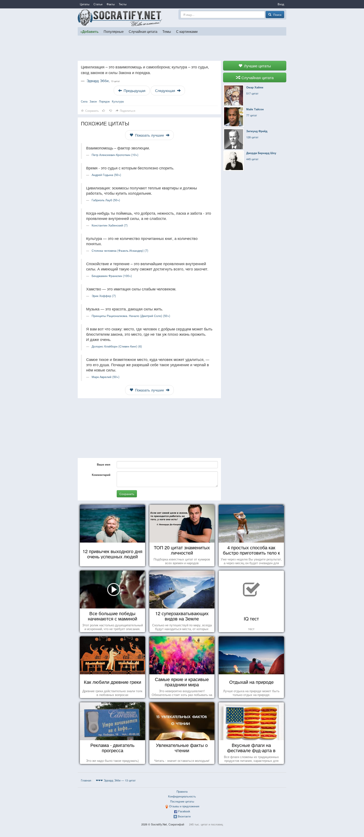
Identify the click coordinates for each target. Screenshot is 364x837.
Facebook (184, 811)
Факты (111, 4)
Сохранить (126, 494)
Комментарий (101, 475)
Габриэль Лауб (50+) (106, 200)
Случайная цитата (143, 31)
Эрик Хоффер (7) (104, 296)
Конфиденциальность (182, 796)
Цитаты (84, 4)
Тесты (122, 4)
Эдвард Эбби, (103, 80)
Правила (182, 791)
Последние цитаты (182, 801)
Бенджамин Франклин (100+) (112, 276)
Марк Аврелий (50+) (105, 377)
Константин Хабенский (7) (110, 225)
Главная (86, 780)
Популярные (114, 31)
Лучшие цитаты (257, 65)
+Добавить (89, 31)
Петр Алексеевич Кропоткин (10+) (115, 155)
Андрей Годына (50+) (106, 175)
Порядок (104, 101)
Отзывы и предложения (184, 806)
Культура (118, 101)
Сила (84, 101)
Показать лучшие (149, 135)
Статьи (98, 4)
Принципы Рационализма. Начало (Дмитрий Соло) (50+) (131, 316)
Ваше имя (103, 464)
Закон (93, 101)
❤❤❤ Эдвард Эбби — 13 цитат (116, 780)
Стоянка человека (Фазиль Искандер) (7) (120, 250)
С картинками (187, 31)
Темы (166, 31)
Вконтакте (184, 816)
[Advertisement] (182, 48)
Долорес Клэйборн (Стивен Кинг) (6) (117, 346)
